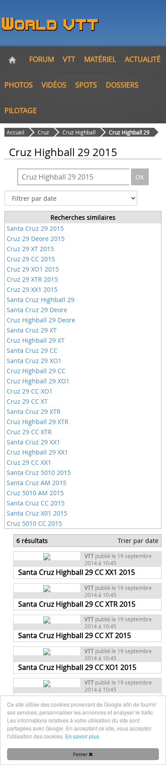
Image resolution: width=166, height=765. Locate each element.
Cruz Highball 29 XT (36, 340)
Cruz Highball (79, 132)
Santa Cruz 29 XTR (34, 411)
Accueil (15, 132)
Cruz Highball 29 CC (36, 371)
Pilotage (20, 110)
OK (139, 177)
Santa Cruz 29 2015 (35, 228)
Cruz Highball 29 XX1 (37, 452)
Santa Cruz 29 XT (32, 330)
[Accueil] (12, 59)
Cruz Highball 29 (129, 132)
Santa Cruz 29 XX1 (33, 442)
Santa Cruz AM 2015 (36, 482)
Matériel (100, 59)
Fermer (81, 754)
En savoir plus (82, 736)
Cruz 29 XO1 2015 (33, 269)
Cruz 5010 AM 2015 (35, 493)
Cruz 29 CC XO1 (30, 391)
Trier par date (138, 540)
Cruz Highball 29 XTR (38, 421)
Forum (41, 59)
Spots (86, 85)
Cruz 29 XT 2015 (30, 249)
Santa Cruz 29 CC (32, 350)
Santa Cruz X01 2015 (37, 513)
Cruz (43, 132)
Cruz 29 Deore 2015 (36, 238)
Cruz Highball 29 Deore (41, 320)
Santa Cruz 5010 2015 (39, 472)
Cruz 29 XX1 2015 (32, 289)
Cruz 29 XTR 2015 (32, 279)
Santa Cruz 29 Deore (37, 310)
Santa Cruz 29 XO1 (34, 360)
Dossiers (122, 85)
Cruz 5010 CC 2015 (34, 523)
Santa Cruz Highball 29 (40, 299)
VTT (69, 59)
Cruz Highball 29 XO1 (38, 381)
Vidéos (54, 85)
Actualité (143, 59)
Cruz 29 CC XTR (29, 432)
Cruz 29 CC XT (27, 401)
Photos (18, 85)
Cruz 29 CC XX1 (29, 462)
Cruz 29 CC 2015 (31, 259)
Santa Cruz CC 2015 (36, 503)
